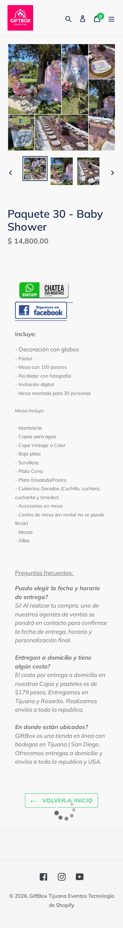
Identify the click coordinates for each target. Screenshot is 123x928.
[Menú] (111, 18)
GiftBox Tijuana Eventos (58, 896)
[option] (35, 168)
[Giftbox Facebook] (41, 317)
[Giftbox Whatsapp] (44, 298)
